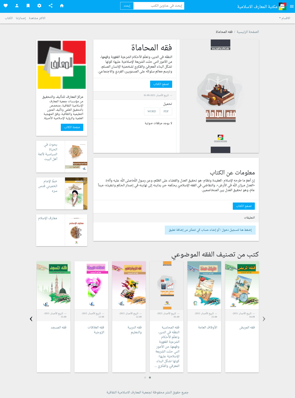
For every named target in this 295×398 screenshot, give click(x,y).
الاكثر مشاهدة (37, 18)
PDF (166, 111)
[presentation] (264, 319)
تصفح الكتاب (161, 84)
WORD (152, 111)
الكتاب (9, 18)
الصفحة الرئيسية (248, 32)
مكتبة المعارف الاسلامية (258, 7)
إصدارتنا (21, 18)
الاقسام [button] (285, 18)
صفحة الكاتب (72, 127)
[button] (150, 378)
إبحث (127, 6)
